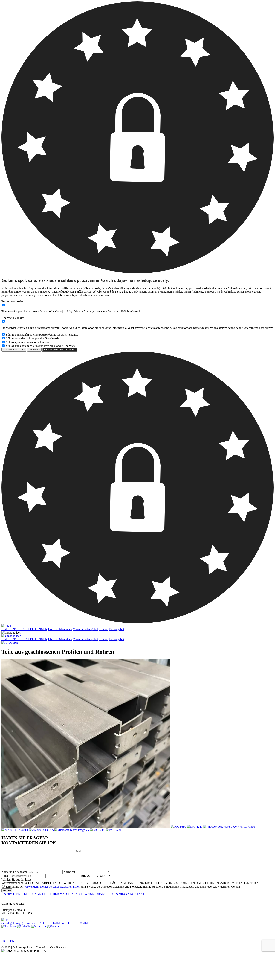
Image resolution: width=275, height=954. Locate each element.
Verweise (78, 629)
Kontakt (103, 629)
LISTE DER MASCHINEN (61, 893)
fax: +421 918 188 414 (74, 923)
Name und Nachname (14, 871)
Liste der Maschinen (60, 629)
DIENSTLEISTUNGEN (32, 629)
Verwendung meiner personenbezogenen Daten (52, 886)
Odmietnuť (34, 349)
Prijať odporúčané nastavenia (59, 349)
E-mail (5, 875)
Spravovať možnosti (14, 349)
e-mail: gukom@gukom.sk (17, 923)
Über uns (6, 893)
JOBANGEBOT (104, 893)
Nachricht (69, 871)
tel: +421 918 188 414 (47, 923)
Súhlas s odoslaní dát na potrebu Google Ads (32, 338)
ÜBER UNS (9, 629)
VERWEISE (86, 893)
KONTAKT (137, 893)
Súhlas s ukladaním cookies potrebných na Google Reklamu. (42, 334)
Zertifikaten (122, 893)
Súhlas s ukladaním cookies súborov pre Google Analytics (40, 345)
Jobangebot (91, 629)
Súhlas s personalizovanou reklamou (27, 342)
